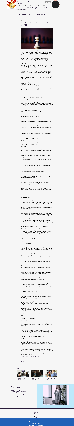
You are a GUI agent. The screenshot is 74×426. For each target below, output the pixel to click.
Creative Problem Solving (38, 14)
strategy (31, 356)
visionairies (27, 356)
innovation (34, 356)
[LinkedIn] (48, 2)
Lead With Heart (21, 9)
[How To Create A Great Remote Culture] (51, 373)
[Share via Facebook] (21, 361)
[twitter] (34, 416)
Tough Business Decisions (35, 358)
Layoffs (29, 14)
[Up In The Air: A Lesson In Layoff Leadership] (37, 373)
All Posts (18, 14)
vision (38, 356)
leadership (23, 356)
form (19, 390)
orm (45, 10)
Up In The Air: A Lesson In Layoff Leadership (36, 379)
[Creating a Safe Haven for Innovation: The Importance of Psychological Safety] (23, 373)
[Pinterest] (50, 2)
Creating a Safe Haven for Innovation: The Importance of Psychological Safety (22, 379)
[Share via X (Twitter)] (23, 361)
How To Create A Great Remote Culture (51, 379)
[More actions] (52, 20)
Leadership (24, 14)
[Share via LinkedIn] (25, 361)
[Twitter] (46, 2)
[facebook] (35, 416)
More (45, 14)
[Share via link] (27, 361)
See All (56, 368)
